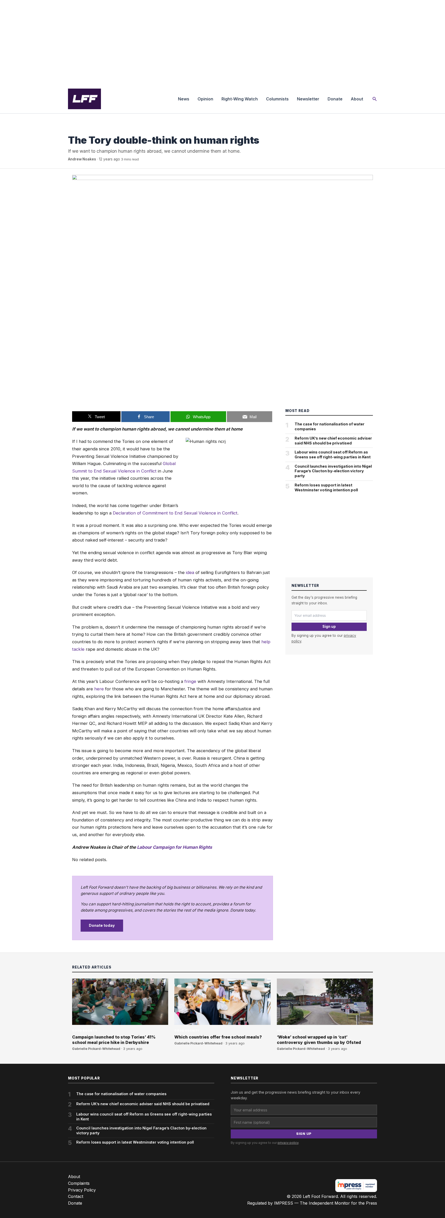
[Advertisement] (222, 42)
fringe (190, 681)
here (99, 688)
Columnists (277, 98)
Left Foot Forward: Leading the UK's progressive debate (84, 99)
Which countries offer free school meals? (218, 1037)
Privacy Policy (82, 1190)
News (183, 98)
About (357, 98)
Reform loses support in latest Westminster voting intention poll (326, 487)
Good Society (80, 129)
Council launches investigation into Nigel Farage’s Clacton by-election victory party (333, 471)
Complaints (79, 1183)
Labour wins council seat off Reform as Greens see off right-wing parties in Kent (333, 454)
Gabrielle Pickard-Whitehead (96, 1049)
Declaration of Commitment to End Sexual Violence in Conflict (175, 513)
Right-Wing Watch (239, 98)
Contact (75, 1196)
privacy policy (288, 1143)
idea (190, 572)
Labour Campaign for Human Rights (174, 847)
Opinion (205, 98)
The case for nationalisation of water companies (329, 426)
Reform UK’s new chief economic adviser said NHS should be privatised (333, 440)
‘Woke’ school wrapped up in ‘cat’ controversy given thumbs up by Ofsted (319, 1039)
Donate (335, 98)
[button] (374, 99)
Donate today (102, 925)
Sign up (329, 626)
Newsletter (308, 98)
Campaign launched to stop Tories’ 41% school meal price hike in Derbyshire (114, 1039)
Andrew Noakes (82, 159)
